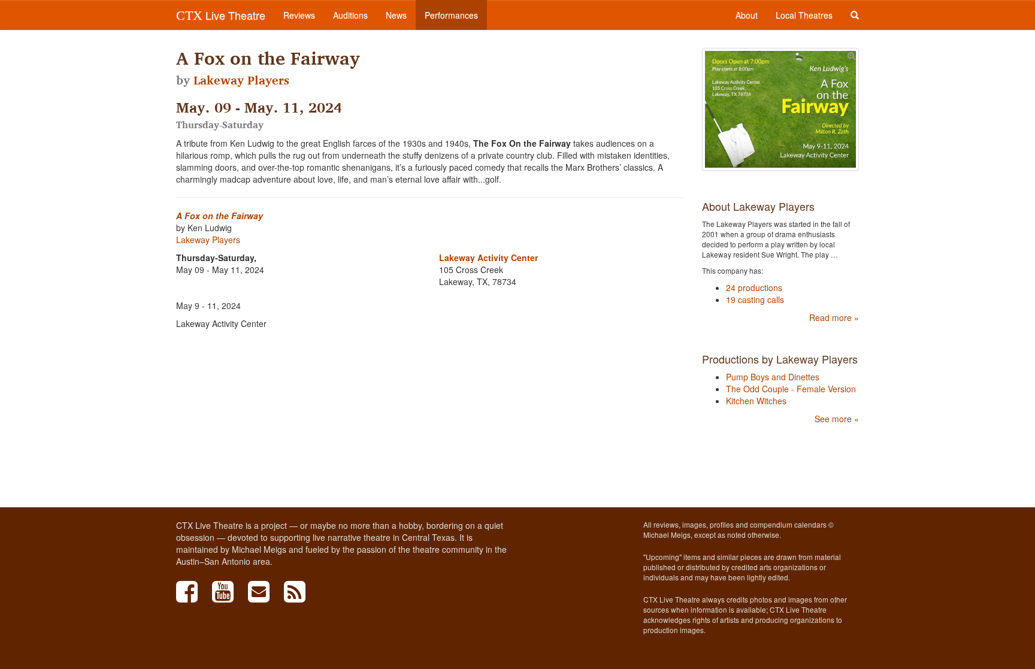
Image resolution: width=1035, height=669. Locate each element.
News (396, 15)
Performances (451, 15)
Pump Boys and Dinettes (772, 377)
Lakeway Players (241, 80)
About (747, 15)
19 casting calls (755, 299)
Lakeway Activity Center (488, 258)
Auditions (350, 15)
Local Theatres (804, 15)
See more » (837, 419)
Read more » (834, 317)
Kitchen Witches (756, 401)
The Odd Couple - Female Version (791, 389)
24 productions (754, 287)
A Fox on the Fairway (219, 216)
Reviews (299, 15)
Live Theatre (220, 15)
